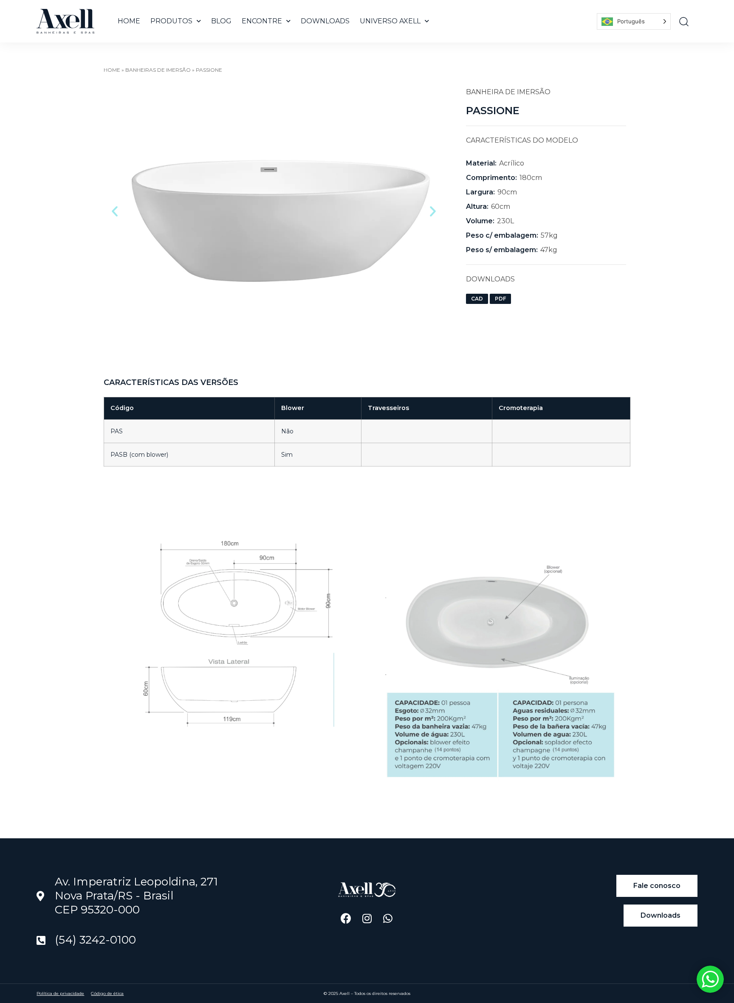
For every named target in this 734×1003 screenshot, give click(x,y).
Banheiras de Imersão (158, 70)
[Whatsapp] (387, 918)
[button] (114, 211)
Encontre (262, 21)
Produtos (171, 21)
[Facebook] (346, 918)
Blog (221, 21)
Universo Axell (390, 21)
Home (129, 21)
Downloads (325, 21)
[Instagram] (366, 918)
